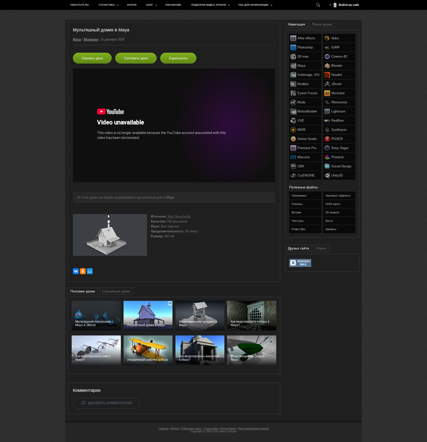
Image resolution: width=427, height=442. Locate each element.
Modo (301, 102)
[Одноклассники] (83, 271)
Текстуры (297, 220)
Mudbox (303, 84)
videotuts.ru (79, 4)
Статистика (107, 4)
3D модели (332, 212)
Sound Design (341, 166)
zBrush (336, 84)
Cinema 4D (339, 56)
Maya (77, 39)
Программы (299, 195)
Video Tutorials (228, 431)
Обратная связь (191, 428)
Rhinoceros (339, 102)
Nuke (335, 38)
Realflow (337, 120)
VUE (301, 120)
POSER (337, 139)
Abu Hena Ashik (179, 216)
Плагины (297, 203)
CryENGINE (306, 175)
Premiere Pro (307, 148)
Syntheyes (339, 130)
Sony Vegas (340, 148)
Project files (298, 229)
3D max (303, 56)
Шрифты (330, 229)
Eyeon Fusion (307, 93)
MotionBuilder (307, 111)
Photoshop (305, 47)
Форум (131, 4)
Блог (149, 4)
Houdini (336, 75)
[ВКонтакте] (76, 271)
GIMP (335, 47)
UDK (301, 166)
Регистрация (228, 428)
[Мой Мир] (90, 271)
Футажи (296, 212)
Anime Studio (307, 139)
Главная (163, 428)
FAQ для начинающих (253, 4)
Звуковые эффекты (337, 195)
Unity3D (337, 175)
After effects (306, 38)
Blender (336, 65)
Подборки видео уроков (208, 4)
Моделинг (91, 39)
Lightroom (338, 111)
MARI (302, 130)
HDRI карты (332, 203)
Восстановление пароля (253, 428)
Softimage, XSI (309, 75)
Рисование (173, 4)
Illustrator (338, 93)
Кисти (329, 220)
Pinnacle (337, 157)
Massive (304, 157)
